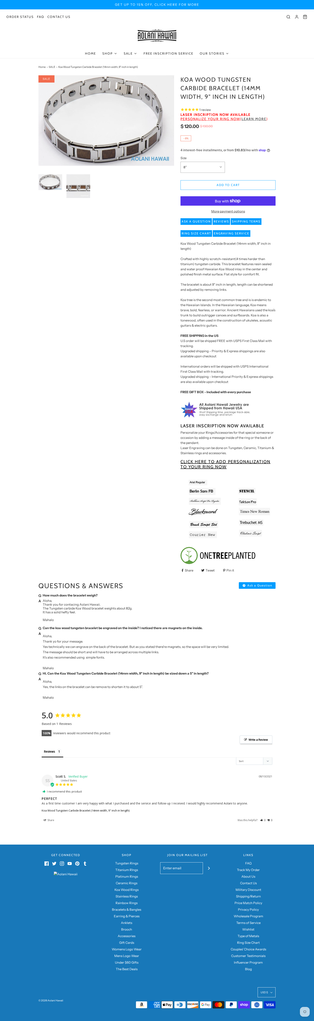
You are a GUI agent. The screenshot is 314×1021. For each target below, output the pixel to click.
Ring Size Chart (196, 233)
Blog (248, 969)
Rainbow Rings (127, 903)
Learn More (254, 119)
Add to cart (228, 185)
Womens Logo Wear (127, 949)
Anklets (126, 923)
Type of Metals (248, 936)
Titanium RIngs (126, 870)
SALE (52, 66)
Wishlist (248, 929)
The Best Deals (127, 969)
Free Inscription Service (168, 53)
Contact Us (58, 17)
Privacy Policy (248, 910)
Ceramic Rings (126, 883)
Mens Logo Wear (126, 956)
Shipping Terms (246, 221)
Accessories (126, 936)
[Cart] (305, 17)
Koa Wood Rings (126, 890)
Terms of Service (248, 923)
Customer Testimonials (248, 956)
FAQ (40, 17)
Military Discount (248, 890)
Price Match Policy (248, 903)
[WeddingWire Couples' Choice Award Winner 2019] (66, 874)
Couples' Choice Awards (248, 949)
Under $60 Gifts (126, 962)
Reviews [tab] (49, 751)
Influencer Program (248, 962)
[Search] (288, 17)
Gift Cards (126, 943)
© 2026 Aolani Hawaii (50, 1000)
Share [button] (50, 820)
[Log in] (296, 17)
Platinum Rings (126, 876)
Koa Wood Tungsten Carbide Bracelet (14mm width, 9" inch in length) (85, 810)
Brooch (126, 929)
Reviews (221, 221)
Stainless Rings (127, 896)
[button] (50, 182)
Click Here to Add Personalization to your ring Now (225, 464)
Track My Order (248, 870)
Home (90, 53)
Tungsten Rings (126, 863)
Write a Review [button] (258, 740)
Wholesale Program (248, 916)
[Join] (209, 868)
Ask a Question (196, 221)
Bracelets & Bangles (126, 910)
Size (183, 158)
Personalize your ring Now (210, 119)
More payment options (228, 211)
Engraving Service (231, 233)
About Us (248, 876)
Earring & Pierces (126, 916)
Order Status (20, 17)
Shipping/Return (248, 896)
